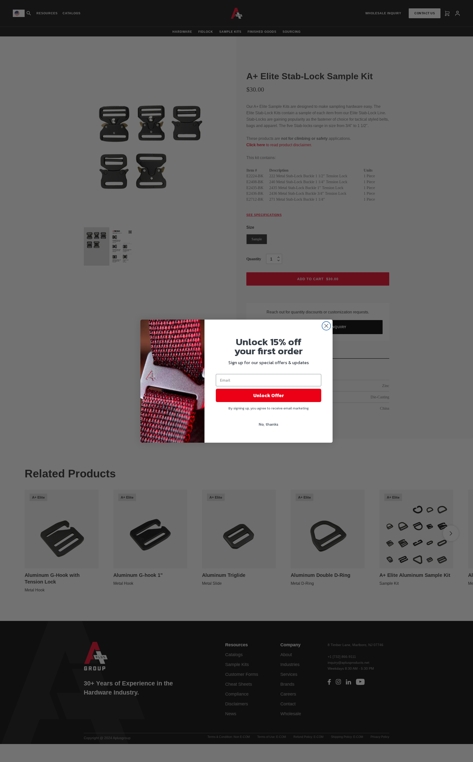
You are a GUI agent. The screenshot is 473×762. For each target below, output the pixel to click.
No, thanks (268, 424)
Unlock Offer (268, 395)
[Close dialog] (326, 326)
